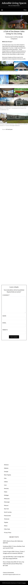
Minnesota (6, 498)
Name (4, 316)
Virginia (6, 522)
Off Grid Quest (9, 129)
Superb (24, 583)
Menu (25, 10)
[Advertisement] (14, 146)
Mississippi (7, 502)
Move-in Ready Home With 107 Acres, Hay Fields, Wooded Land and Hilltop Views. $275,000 (13, 563)
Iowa (5, 485)
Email (4, 322)
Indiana (6, 481)
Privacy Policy (7, 532)
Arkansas (6, 464)
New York (6, 508)
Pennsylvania (7, 515)
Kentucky (6, 488)
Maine (5, 491)
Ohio (5, 478)
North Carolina (7, 512)
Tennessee (6, 519)
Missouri (6, 505)
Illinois (5, 525)
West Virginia (7, 475)
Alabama (6, 468)
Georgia (6, 471)
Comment (6, 295)
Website (5, 329)
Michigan (6, 495)
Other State (7, 529)
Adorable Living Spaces (14, 3)
